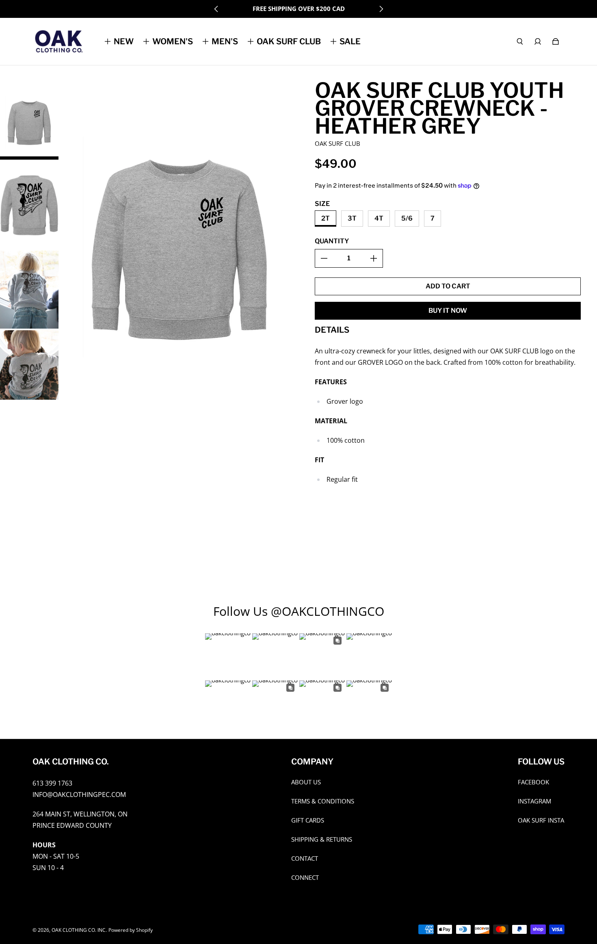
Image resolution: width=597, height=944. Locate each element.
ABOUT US (306, 782)
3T (352, 218)
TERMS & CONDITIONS (322, 801)
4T (378, 218)
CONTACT (304, 858)
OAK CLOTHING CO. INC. (79, 930)
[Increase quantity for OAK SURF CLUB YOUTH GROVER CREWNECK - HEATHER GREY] (374, 258)
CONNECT (305, 877)
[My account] (538, 41)
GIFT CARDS (307, 820)
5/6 (407, 218)
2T (325, 218)
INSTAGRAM (534, 801)
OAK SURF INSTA (541, 820)
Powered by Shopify (130, 930)
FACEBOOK (533, 782)
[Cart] (556, 41)
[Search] (520, 41)
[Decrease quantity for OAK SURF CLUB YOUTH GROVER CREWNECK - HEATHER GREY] (324, 258)
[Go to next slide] (381, 8)
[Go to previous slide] (216, 8)
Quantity (332, 241)
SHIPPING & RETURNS (321, 839)
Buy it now (447, 310)
